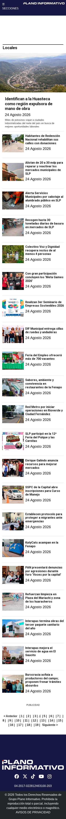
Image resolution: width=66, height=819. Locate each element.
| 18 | (28, 724)
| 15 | (60, 720)
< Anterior (10, 716)
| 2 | (28, 716)
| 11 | (26, 720)
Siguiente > (50, 724)
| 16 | (11, 724)
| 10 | (18, 720)
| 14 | (51, 720)
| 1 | (21, 716)
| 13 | (43, 720)
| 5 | (44, 716)
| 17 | (20, 724)
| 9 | (10, 720)
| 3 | (35, 716)
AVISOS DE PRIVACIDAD (33, 812)
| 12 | (34, 720)
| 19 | (37, 724)
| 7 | (58, 716)
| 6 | (51, 716)
